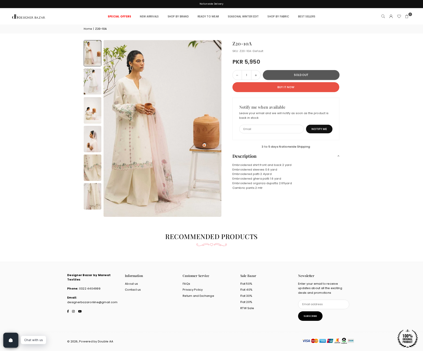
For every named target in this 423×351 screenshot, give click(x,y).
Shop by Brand (178, 16)
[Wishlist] (399, 16)
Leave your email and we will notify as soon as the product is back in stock (284, 115)
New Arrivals (149, 16)
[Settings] (391, 16)
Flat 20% (246, 302)
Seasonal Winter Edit (243, 16)
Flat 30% (246, 296)
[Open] (10, 340)
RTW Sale (247, 308)
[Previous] (112, 128)
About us (131, 284)
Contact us (133, 290)
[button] (407, 16)
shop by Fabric (278, 16)
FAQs (186, 284)
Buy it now (285, 87)
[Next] (212, 128)
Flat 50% (246, 284)
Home (88, 29)
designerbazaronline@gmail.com (92, 302)
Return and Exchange (198, 296)
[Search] (383, 16)
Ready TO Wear (208, 16)
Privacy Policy (193, 290)
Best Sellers (306, 16)
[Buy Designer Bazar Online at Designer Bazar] (92, 53)
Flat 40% (246, 290)
